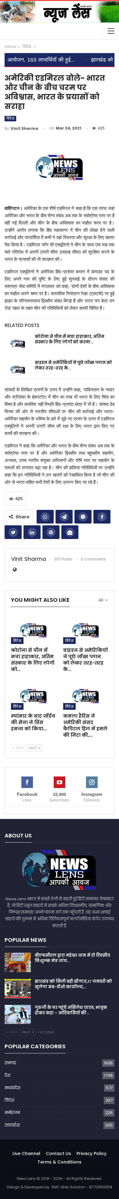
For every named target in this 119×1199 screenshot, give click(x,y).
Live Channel (26, 1153)
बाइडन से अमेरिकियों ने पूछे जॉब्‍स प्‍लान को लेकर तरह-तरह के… (73, 365)
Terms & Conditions (59, 1162)
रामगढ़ (10, 1063)
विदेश (10, 118)
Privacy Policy (91, 1153)
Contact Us (58, 1153)
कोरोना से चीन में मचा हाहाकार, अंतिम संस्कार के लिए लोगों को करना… (69, 339)
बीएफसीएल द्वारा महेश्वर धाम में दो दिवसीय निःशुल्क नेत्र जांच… (72, 958)
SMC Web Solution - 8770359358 (81, 1187)
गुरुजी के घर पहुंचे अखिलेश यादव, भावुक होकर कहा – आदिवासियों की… (71, 1010)
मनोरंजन (12, 1113)
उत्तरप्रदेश (12, 1125)
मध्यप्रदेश (12, 1088)
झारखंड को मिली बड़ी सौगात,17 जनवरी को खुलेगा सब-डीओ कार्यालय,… (73, 984)
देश (7, 1075)
